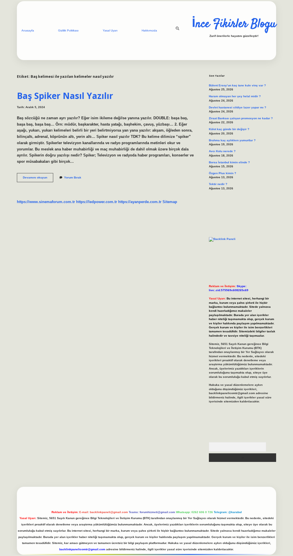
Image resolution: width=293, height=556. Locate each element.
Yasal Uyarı (110, 30)
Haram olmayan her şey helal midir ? (235, 96)
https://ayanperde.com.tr (139, 202)
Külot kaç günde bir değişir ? (229, 129)
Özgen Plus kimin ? (222, 173)
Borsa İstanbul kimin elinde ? (229, 162)
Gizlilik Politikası (68, 30)
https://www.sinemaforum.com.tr (46, 202)
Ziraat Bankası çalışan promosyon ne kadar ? (241, 118)
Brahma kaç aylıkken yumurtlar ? (232, 140)
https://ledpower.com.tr (96, 202)
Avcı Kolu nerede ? (222, 151)
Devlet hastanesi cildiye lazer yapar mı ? (237, 107)
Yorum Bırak (72, 177)
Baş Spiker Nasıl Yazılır (65, 96)
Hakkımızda (149, 30)
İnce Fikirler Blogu (234, 24)
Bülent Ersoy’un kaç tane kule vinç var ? (237, 85)
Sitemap (170, 202)
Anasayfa (27, 30)
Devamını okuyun (38, 179)
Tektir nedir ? (218, 184)
